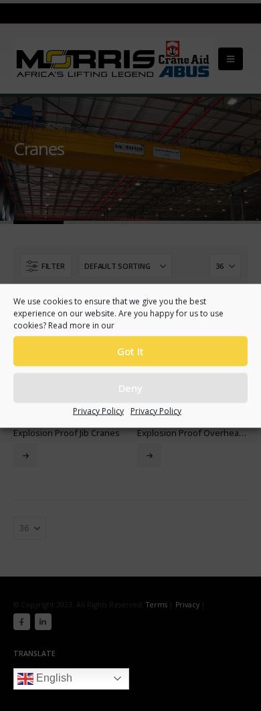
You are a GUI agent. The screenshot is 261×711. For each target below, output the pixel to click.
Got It (130, 351)
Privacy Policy (98, 410)
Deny (130, 388)
